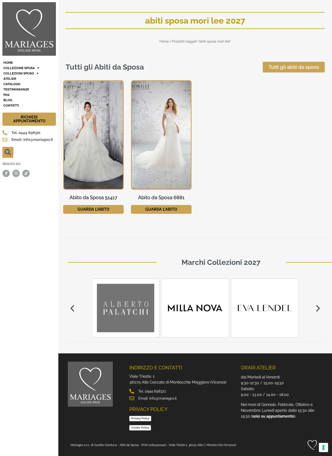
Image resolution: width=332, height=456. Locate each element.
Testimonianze (16, 89)
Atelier (9, 78)
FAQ (6, 95)
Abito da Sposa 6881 (161, 197)
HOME (8, 62)
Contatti (11, 105)
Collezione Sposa (19, 68)
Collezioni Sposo (18, 73)
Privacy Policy (140, 418)
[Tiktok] (26, 173)
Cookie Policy (140, 427)
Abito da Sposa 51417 (93, 197)
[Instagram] (16, 173)
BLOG (7, 100)
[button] (7, 152)
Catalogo (11, 84)
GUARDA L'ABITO (93, 209)
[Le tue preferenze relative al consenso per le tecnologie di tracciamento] (323, 447)
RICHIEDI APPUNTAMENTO (29, 119)
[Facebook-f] (6, 173)
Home (164, 41)
